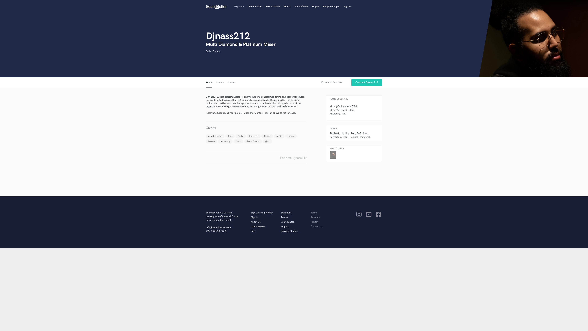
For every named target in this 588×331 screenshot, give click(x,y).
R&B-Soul (362, 133)
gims (267, 141)
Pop (353, 133)
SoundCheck (301, 6)
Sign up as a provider (262, 212)
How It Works (273, 6)
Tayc (230, 136)
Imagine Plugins (331, 6)
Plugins (315, 6)
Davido (211, 141)
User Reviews (258, 226)
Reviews (231, 82)
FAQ (253, 231)
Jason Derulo (253, 141)
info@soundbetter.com (218, 227)
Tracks (287, 6)
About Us (256, 222)
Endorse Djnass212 (293, 158)
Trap (345, 137)
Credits (220, 82)
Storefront (286, 212)
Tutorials (315, 217)
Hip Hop (345, 133)
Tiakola (267, 136)
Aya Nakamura (215, 136)
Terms (314, 212)
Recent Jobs (255, 6)
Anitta (279, 136)
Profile (209, 82)
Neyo (238, 141)
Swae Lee (253, 136)
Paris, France (213, 51)
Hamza (291, 136)
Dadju (240, 136)
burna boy (225, 141)
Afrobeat (334, 133)
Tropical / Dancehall (360, 137)
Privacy (314, 222)
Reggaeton (335, 137)
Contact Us (317, 226)
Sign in (347, 6)
